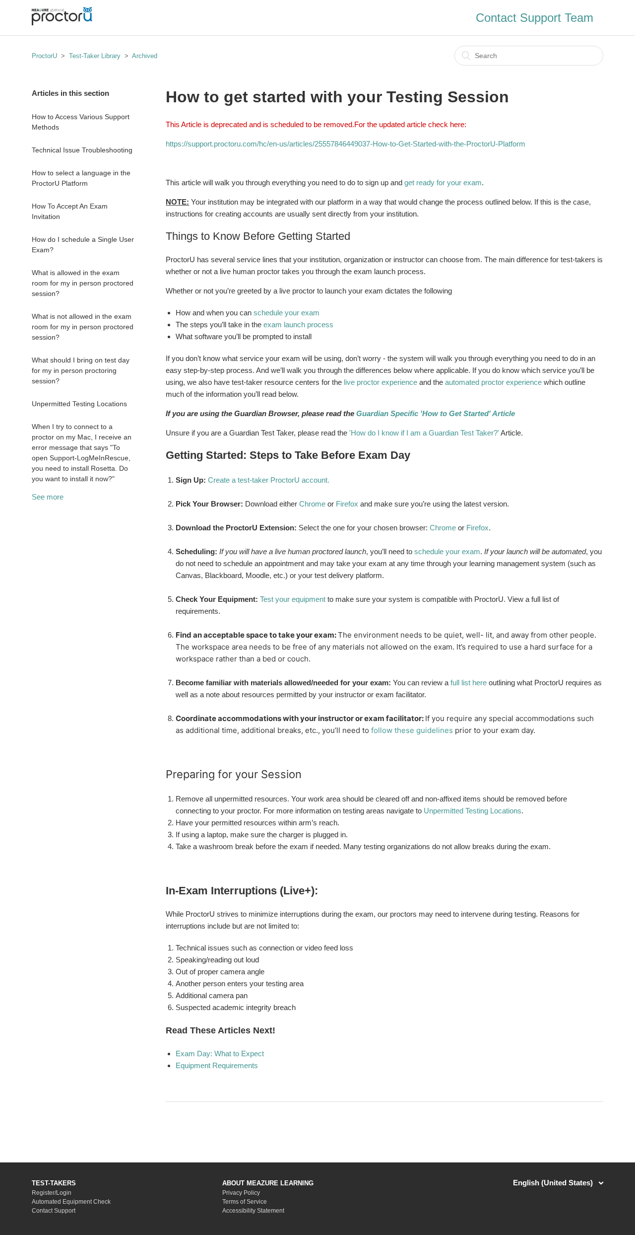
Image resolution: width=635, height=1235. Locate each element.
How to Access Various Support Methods (80, 122)
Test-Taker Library (95, 56)
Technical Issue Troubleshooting (82, 150)
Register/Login (51, 1192)
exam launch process (298, 324)
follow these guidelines (412, 730)
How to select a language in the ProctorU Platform (81, 178)
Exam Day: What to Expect (220, 1053)
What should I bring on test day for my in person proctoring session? (80, 370)
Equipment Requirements (217, 1065)
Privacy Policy (241, 1192)
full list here (468, 682)
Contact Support (53, 1210)
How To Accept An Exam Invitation (70, 211)
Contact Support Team (534, 17)
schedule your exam (286, 312)
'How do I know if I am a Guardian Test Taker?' (424, 433)
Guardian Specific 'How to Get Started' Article (435, 413)
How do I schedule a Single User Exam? (83, 244)
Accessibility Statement (253, 1210)
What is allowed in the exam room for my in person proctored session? (82, 283)
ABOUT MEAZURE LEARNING (268, 1183)
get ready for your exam (443, 182)
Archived (144, 56)
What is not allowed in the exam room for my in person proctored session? (82, 326)
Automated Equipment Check (71, 1201)
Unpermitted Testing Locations (79, 404)
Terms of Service (244, 1201)
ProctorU (44, 56)
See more (48, 497)
